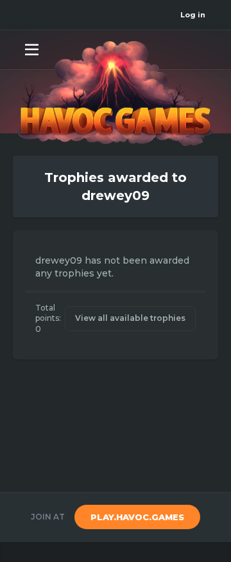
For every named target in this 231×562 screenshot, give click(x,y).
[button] (32, 49)
